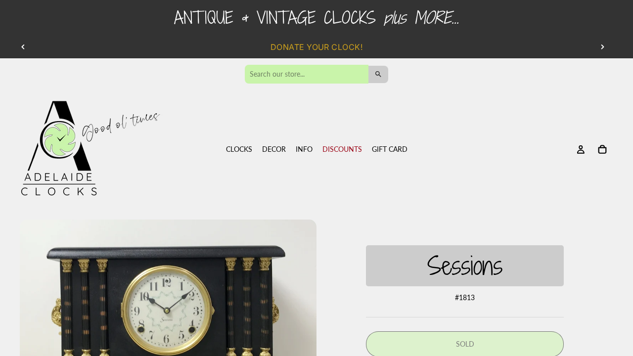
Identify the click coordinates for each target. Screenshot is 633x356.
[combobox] (306, 74)
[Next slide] (602, 47)
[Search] (378, 74)
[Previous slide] (23, 47)
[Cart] (602, 150)
